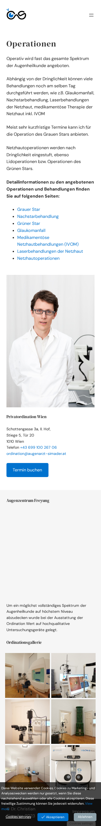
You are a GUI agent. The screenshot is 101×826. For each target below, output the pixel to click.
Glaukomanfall (31, 230)
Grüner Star (28, 223)
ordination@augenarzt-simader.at (36, 453)
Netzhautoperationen (38, 258)
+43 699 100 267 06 (38, 447)
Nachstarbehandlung (38, 216)
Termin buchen (27, 470)
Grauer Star (28, 209)
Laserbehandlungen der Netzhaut (50, 251)
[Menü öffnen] (91, 17)
